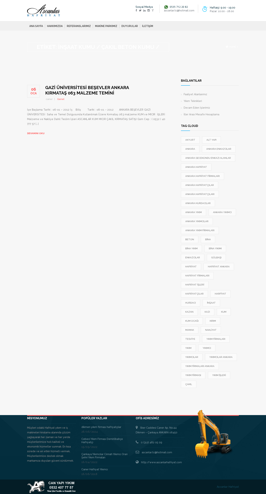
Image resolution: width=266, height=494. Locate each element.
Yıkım (188, 348)
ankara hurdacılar (198, 203)
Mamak (189, 330)
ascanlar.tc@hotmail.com (157, 452)
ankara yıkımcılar (196, 221)
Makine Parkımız (106, 26)
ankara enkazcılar (218, 149)
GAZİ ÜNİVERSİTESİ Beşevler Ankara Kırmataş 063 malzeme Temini (87, 90)
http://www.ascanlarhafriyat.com (161, 462)
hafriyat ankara (219, 266)
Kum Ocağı (192, 320)
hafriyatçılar (194, 293)
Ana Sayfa (36, 26)
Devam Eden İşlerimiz (197, 107)
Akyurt (190, 139)
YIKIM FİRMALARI (215, 339)
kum (223, 311)
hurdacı (190, 302)
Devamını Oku (36, 133)
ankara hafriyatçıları (199, 194)
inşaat (211, 302)
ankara (190, 149)
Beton (189, 239)
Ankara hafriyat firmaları (202, 176)
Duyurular (129, 26)
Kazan (189, 311)
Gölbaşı (216, 257)
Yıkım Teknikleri (193, 101)
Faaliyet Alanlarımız (195, 94)
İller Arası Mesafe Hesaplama (201, 114)
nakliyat (211, 330)
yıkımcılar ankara (221, 357)
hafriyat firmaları (197, 275)
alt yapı (211, 139)
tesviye (190, 339)
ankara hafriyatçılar (199, 185)
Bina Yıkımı (215, 248)
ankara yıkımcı (222, 212)
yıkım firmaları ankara (199, 366)
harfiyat (220, 293)
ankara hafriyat (196, 167)
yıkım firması (193, 375)
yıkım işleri (219, 375)
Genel (60, 99)
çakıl (188, 384)
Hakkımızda (55, 26)
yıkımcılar (191, 357)
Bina (208, 239)
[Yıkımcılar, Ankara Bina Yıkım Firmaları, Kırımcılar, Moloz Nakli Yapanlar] (43, 10)
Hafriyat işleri (194, 284)
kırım (213, 320)
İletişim (147, 26)
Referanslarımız (79, 26)
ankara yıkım (193, 212)
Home (232, 46)
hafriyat (191, 266)
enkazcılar (192, 257)
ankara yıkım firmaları (199, 230)
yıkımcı (207, 348)
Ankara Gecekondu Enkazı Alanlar (208, 158)
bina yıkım (191, 248)
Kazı (207, 311)
